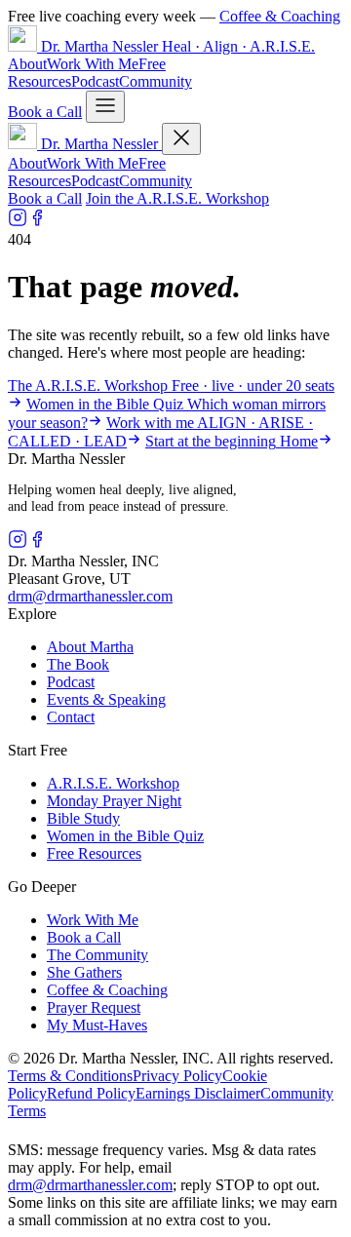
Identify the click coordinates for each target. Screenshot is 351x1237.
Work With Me (92, 64)
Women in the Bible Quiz (125, 836)
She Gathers (84, 972)
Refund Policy (91, 1093)
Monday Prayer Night (114, 800)
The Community (97, 955)
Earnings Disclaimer (198, 1093)
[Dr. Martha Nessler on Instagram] (17, 221)
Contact (71, 717)
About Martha (90, 646)
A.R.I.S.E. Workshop (113, 783)
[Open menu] (105, 107)
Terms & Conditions (70, 1075)
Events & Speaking (106, 699)
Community (155, 81)
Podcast (95, 81)
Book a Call (45, 111)
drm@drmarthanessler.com (90, 596)
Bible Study (83, 818)
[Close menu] (181, 139)
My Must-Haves (97, 1025)
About (27, 64)
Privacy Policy (177, 1075)
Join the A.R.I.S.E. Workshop (177, 198)
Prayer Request (93, 1007)
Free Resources (94, 853)
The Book (78, 664)
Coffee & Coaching (279, 16)
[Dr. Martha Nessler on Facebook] (37, 221)
